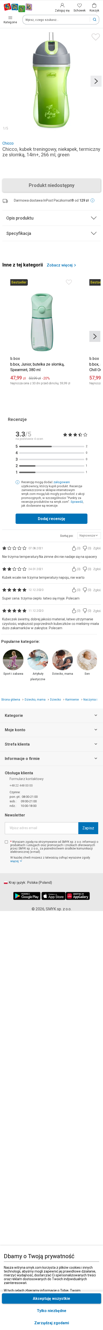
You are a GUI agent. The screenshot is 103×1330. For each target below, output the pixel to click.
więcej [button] (14, 861)
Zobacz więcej (60, 265)
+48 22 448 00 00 (21, 785)
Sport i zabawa (13, 673)
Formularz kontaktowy (27, 779)
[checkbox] (6, 841)
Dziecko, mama (62, 673)
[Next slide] (96, 81)
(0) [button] (78, 548)
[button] (51, 1323)
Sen (87, 673)
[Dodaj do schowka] (94, 36)
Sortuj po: (67, 535)
